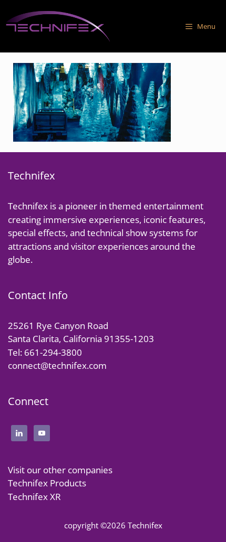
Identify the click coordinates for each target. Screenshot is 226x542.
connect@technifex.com (57, 365)
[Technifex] (57, 26)
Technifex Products (47, 483)
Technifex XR (34, 497)
